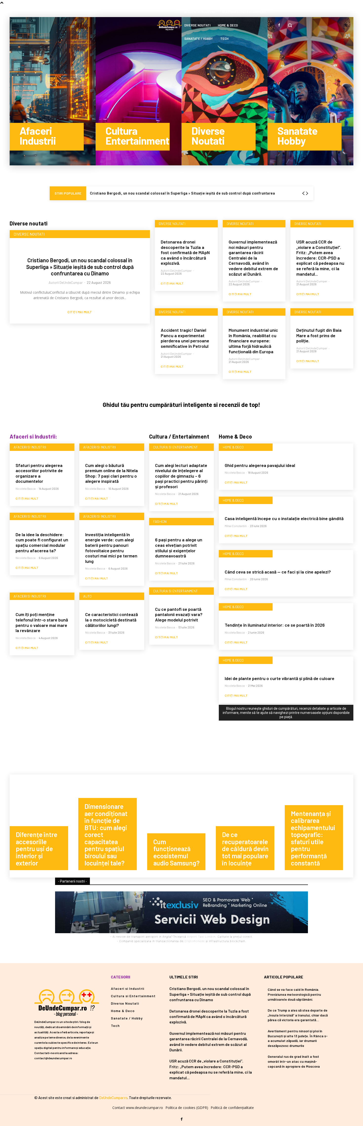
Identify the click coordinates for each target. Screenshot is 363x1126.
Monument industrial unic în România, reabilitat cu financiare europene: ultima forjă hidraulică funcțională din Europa (253, 340)
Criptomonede (194, 941)
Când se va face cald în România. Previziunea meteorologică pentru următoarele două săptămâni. (294, 994)
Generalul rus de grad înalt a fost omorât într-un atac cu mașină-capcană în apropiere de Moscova (294, 1061)
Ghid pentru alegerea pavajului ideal (260, 465)
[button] (289, 25)
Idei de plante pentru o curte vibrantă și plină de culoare (279, 678)
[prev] (303, 193)
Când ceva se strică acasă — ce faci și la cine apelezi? (278, 571)
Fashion (159, 521)
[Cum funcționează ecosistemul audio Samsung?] (181, 826)
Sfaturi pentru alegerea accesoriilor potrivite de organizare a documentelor (39, 473)
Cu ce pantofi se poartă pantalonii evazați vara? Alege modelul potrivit (178, 614)
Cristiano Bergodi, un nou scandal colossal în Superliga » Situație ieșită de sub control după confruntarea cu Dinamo (80, 266)
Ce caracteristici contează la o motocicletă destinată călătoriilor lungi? (111, 620)
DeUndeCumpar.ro (113, 1097)
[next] (307, 193)
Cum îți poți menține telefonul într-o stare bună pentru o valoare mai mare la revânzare (42, 622)
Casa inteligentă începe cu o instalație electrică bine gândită (284, 518)
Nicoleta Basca (26, 488)
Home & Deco (233, 447)
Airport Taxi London (201, 936)
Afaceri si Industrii (30, 447)
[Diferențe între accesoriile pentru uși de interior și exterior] (44, 826)
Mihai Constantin (236, 526)
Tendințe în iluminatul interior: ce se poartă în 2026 (275, 625)
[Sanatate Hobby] (310, 91)
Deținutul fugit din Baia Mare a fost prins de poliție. (319, 335)
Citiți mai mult (79, 312)
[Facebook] (279, 25)
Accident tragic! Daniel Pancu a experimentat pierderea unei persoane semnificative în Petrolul (185, 338)
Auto (87, 596)
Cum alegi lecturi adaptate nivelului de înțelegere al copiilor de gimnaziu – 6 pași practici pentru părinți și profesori (181, 476)
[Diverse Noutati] (224, 91)
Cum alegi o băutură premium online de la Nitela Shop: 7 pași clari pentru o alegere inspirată (111, 473)
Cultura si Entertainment (175, 447)
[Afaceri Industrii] (53, 91)
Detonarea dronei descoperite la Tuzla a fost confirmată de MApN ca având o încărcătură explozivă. (185, 252)
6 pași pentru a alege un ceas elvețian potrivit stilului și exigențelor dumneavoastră (178, 547)
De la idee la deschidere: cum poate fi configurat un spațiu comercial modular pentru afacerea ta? (42, 542)
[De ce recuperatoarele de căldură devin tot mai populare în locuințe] (250, 826)
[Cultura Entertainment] (139, 91)
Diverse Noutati (29, 234)
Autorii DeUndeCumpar (66, 282)
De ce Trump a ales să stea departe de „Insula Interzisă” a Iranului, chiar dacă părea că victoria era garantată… (298, 1015)
